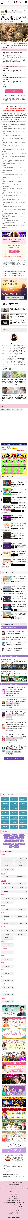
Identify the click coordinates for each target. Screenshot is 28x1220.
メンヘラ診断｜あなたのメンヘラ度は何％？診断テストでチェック (18, 598)
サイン (23, 581)
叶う (21, 618)
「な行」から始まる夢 (10, 593)
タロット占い (13, 484)
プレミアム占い (7, 530)
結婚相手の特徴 (17, 751)
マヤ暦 (24, 502)
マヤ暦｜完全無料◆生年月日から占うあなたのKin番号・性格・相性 (18, 499)
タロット (17, 486)
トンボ (7, 583)
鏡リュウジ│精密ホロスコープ (14, 1200)
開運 (19, 591)
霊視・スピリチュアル (15, 691)
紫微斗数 (13, 548)
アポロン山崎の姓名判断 (14, 1210)
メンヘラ (23, 601)
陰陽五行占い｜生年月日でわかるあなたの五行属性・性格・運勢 (18, 525)
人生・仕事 (19, 484)
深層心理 (19, 601)
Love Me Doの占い (14, 1196)
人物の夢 (21, 593)
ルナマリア (8, 714)
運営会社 (2, 1188)
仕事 (20, 528)
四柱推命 (13, 556)
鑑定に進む (14, 251)
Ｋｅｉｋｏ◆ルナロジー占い (14, 1204)
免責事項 (6, 1186)
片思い (2, 12)
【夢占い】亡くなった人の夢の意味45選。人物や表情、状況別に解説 (19, 588)
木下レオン (14, 835)
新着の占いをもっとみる (14, 758)
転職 (12, 843)
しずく (7, 691)
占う (14, 91)
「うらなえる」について (11, 1182)
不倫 (22, 841)
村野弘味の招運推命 (14, 1194)
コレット (4, 14)
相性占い (13, 538)
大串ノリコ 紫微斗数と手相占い (14, 1206)
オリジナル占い (19, 738)
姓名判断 (7, 566)
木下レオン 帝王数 (14, 1192)
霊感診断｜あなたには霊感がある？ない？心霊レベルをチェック (18, 606)
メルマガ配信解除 (9, 1188)
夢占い (12, 591)
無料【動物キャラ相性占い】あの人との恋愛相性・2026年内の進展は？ (18, 507)
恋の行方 (20, 728)
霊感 (18, 609)
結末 (18, 693)
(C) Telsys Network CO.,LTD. (14, 1217)
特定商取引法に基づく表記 (14, 1184)
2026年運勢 (7, 835)
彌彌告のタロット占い (14, 1213)
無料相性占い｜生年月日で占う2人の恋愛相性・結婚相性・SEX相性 (18, 535)
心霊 (21, 609)
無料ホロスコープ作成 (16, 515)
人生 (2, 530)
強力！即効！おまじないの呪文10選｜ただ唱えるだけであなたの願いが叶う (19, 614)
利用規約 (20, 1182)
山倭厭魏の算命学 (14, 1212)
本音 (11, 728)
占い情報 (3, 583)
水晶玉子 (8, 749)
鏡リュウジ (15, 841)
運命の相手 (6, 843)
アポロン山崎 (9, 726)
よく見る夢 (17, 593)
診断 (12, 601)
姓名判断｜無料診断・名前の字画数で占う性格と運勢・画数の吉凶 (18, 561)
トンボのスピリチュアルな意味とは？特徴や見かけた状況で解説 (18, 578)
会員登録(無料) (7, 256)
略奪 (11, 846)
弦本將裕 (13, 494)
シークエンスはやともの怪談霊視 (14, 1208)
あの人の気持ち (9, 693)
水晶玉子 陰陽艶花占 (14, 1198)
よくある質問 (17, 1188)
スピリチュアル (17, 581)
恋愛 (10, 12)
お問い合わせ (24, 1188)
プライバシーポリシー (13, 1186)
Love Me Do (8, 841)
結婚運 (20, 749)
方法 (18, 618)
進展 (20, 12)
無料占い (15, 12)
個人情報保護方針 (13, 99)
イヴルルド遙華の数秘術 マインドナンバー (14, 1202)
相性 (22, 538)
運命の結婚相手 (9, 751)
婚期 (17, 843)
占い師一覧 (22, 1186)
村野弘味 (12, 530)
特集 (20, 517)
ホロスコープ (13, 519)
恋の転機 (15, 728)
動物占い (17, 494)
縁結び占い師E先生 (10, 738)
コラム (12, 581)
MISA (7, 703)
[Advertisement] (14, 426)
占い (6, 12)
